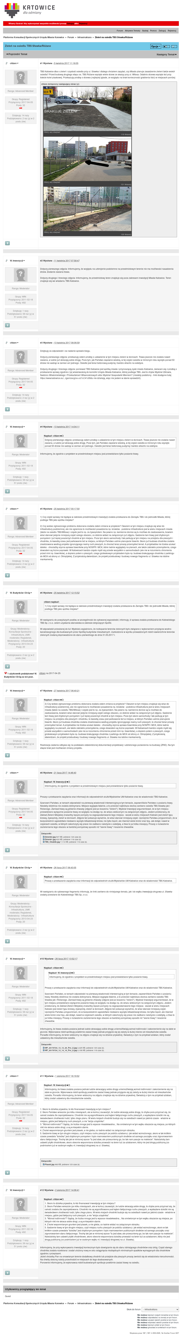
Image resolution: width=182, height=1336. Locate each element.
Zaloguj (70, 23)
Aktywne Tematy (132, 30)
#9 (41, 867)
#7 (41, 690)
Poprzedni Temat (18, 54)
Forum (120, 30)
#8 (41, 772)
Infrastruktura (84, 37)
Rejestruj (83, 23)
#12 (42, 1190)
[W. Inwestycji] (20, 280)
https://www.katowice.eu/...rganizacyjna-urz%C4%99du (66, 377)
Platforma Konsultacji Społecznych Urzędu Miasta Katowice (33, 37)
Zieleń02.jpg (50, 837)
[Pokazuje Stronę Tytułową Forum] (30, 19)
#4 (41, 426)
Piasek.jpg (49, 1164)
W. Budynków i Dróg (20, 592)
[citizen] (20, 83)
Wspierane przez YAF (138, 1333)
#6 (41, 592)
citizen (13, 63)
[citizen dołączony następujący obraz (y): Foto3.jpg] (87, 135)
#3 (41, 342)
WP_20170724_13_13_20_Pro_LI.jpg (61, 1048)
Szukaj (145, 30)
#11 (42, 1076)
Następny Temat (165, 54)
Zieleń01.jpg (50, 839)
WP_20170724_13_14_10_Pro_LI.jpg (61, 1050)
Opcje (154, 46)
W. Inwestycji (16, 260)
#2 (41, 260)
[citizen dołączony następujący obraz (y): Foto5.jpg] (87, 235)
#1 (41, 63)
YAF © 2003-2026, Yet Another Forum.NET (163, 1333)
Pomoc (153, 30)
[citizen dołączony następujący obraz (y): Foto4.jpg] (87, 185)
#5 (41, 508)
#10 (42, 958)
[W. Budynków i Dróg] (20, 612)
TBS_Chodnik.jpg (52, 842)
